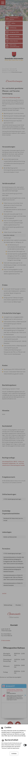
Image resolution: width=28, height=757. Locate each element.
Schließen (14, 753)
